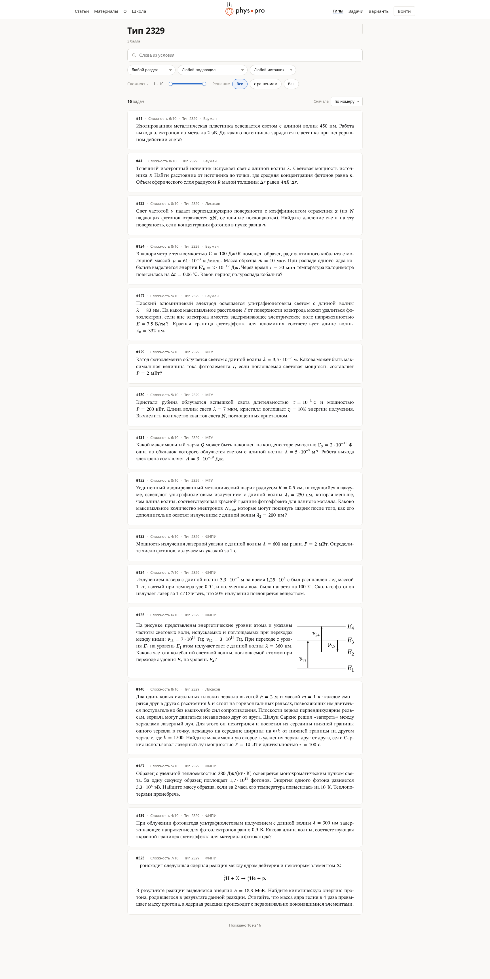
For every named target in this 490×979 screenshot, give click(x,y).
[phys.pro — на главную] (245, 9)
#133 (140, 536)
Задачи (356, 11)
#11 (139, 118)
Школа (139, 11)
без (291, 83)
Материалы (106, 11)
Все (239, 83)
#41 (139, 161)
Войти (404, 11)
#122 (140, 203)
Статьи (82, 11)
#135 (140, 615)
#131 (140, 437)
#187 (140, 766)
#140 (140, 689)
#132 (140, 480)
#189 (140, 815)
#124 (140, 246)
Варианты (379, 11)
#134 (140, 572)
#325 (140, 858)
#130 (140, 394)
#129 (140, 352)
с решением (265, 83)
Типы (338, 11)
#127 (140, 296)
